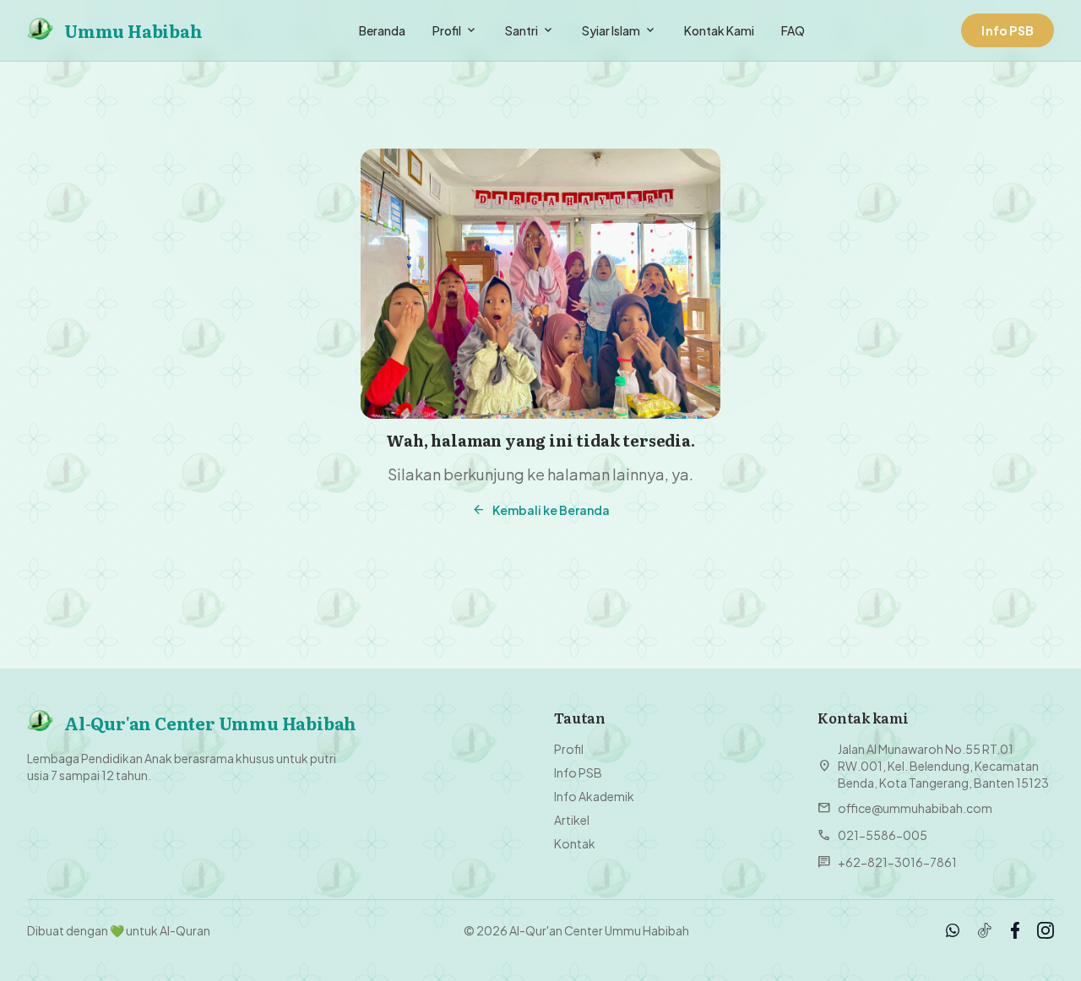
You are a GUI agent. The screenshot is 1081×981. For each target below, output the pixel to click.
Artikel (571, 819)
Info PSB (578, 772)
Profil (455, 30)
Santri (530, 30)
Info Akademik (594, 796)
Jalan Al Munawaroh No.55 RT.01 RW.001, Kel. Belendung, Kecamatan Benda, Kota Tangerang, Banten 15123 (933, 765)
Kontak (574, 843)
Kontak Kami (719, 30)
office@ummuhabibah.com (905, 807)
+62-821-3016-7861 (887, 862)
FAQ (793, 30)
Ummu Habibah (133, 30)
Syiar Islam (619, 30)
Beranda (382, 30)
